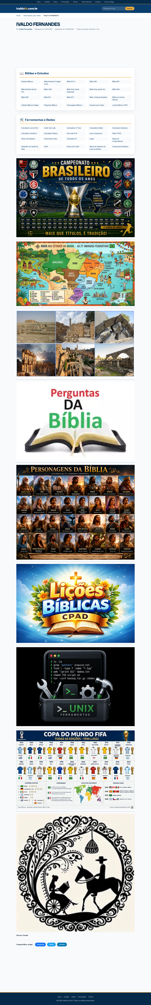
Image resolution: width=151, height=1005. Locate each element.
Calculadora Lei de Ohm (29, 128)
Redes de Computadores (117, 140)
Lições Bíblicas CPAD (120, 105)
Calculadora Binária (50, 133)
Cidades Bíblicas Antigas (30, 105)
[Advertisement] (75, 50)
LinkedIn (62, 944)
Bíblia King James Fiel (97, 89)
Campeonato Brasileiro (120, 147)
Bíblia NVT (70, 97)
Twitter (51, 944)
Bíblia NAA (116, 89)
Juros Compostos (96, 133)
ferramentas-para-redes (32, 15)
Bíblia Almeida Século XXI (28, 90)
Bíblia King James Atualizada (73, 90)
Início (39, 2)
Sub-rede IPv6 (72, 133)
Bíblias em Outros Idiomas (118, 98)
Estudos (98, 2)
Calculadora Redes (96, 128)
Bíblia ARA (93, 82)
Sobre (56, 2)
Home (18, 15)
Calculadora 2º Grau (74, 128)
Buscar (129, 8)
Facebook (40, 944)
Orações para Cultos (97, 105)
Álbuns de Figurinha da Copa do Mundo (97, 148)
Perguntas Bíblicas (50, 105)
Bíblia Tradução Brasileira (98, 97)
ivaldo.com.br (27, 8)
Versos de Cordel (73, 147)
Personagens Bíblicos (74, 105)
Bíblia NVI (47, 97)
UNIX (46, 147)
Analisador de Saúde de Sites (29, 148)
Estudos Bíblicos (27, 82)
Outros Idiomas (87, 2)
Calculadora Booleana (120, 128)
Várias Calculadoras (28, 139)
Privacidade (65, 2)
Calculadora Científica (29, 133)
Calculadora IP (72, 139)
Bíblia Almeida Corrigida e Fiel (52, 83)
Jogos (92, 139)
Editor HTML (116, 133)
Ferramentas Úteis (50, 139)
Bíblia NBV (25, 97)
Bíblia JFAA (48, 89)
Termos (75, 2)
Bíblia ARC (116, 82)
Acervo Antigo (109, 2)
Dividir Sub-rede (50, 128)
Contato (47, 2)
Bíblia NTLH (71, 82)
